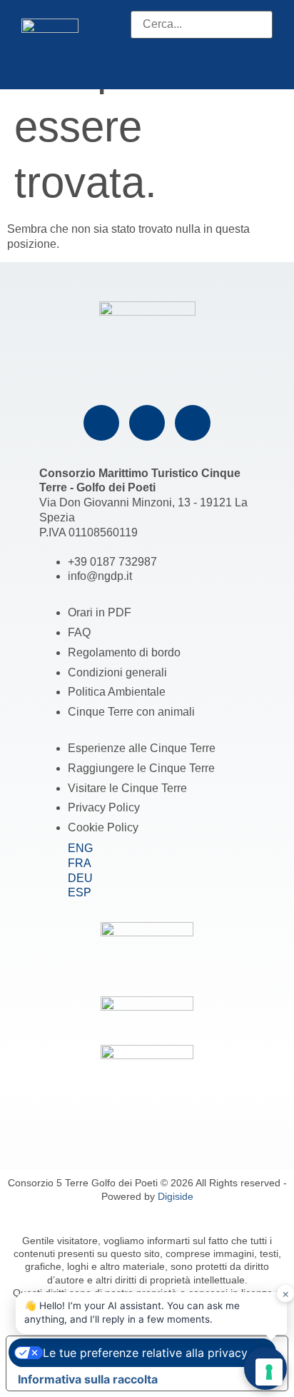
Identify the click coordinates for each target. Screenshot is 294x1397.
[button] (202, 46)
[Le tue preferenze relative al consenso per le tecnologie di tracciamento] (269, 1372)
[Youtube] (193, 423)
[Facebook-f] (101, 423)
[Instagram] (147, 423)
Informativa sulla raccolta (88, 1379)
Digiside (175, 1196)
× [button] (286, 1293)
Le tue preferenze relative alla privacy (145, 1353)
